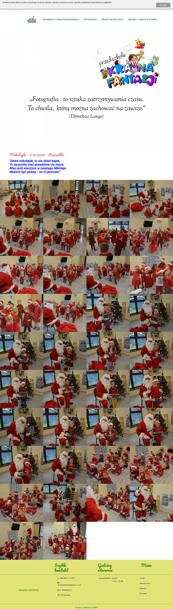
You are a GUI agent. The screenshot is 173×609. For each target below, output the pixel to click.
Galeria (143, 588)
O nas (142, 578)
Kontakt (143, 593)
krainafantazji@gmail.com (69, 585)
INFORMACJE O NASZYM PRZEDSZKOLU (61, 19)
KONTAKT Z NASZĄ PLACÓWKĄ (142, 19)
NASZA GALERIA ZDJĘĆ (113, 19)
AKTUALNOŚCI (90, 19)
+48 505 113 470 (67, 578)
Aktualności (145, 583)
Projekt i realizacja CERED (86, 607)
